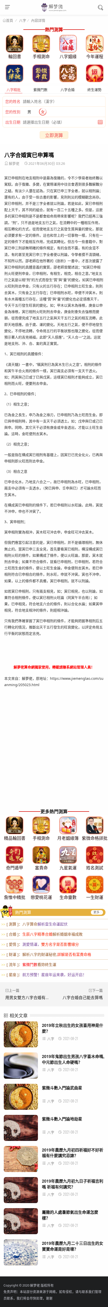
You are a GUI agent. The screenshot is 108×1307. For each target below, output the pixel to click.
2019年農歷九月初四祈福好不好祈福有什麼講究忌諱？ (72, 1152)
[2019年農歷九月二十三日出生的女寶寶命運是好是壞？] (21, 1253)
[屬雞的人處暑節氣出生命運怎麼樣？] (21, 1222)
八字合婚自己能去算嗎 (83, 997)
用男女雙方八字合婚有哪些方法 (33, 997)
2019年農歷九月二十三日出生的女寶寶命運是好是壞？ (72, 1246)
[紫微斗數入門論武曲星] (21, 1098)
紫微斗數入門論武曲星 (62, 1088)
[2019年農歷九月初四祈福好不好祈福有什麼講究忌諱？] (21, 1160)
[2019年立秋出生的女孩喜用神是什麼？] (21, 1035)
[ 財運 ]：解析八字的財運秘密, (46, 954)
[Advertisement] (54, 751)
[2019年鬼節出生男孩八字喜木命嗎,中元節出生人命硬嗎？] (21, 1066)
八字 (22, 20)
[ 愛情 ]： (40, 944)
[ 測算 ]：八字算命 (34, 924)
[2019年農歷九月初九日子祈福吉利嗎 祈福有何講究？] (21, 1191)
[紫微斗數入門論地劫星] (21, 1129)
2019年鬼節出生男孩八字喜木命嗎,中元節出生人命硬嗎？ (73, 1059)
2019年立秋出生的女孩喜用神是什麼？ (72, 1028)
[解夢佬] (54, 11)
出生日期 (12, 122)
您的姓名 (12, 101)
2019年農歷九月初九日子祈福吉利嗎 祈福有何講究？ (72, 1183)
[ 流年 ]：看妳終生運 (28, 964)
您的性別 (12, 111)
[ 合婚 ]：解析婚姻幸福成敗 (42, 934)
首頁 (9, 20)
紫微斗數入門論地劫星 (62, 1119)
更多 (96, 912)
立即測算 (54, 135)
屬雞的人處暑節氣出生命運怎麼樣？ (70, 1215)
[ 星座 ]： (43, 974)
